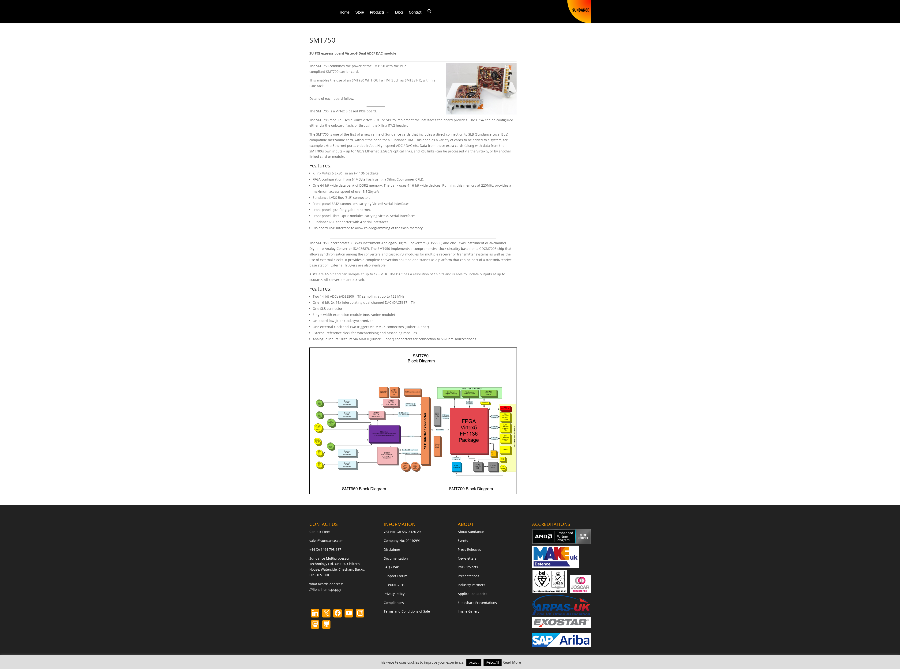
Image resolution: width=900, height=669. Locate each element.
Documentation (396, 558)
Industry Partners (471, 585)
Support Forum (395, 576)
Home (344, 12)
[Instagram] (348, 613)
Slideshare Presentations (477, 602)
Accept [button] (474, 662)
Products (377, 12)
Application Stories (472, 593)
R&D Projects (468, 567)
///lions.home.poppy (325, 589)
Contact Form (319, 531)
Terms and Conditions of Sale (407, 611)
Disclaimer (392, 549)
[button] (429, 16)
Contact (415, 12)
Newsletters (467, 558)
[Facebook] (337, 613)
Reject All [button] (492, 662)
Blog (399, 12)
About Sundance (471, 531)
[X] (326, 613)
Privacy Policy (394, 593)
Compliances (394, 602)
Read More (511, 662)
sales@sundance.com (326, 540)
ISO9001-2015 (394, 585)
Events (463, 540)
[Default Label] (315, 613)
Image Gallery (468, 611)
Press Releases (469, 549)
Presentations (468, 576)
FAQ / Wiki (392, 567)
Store (359, 12)
